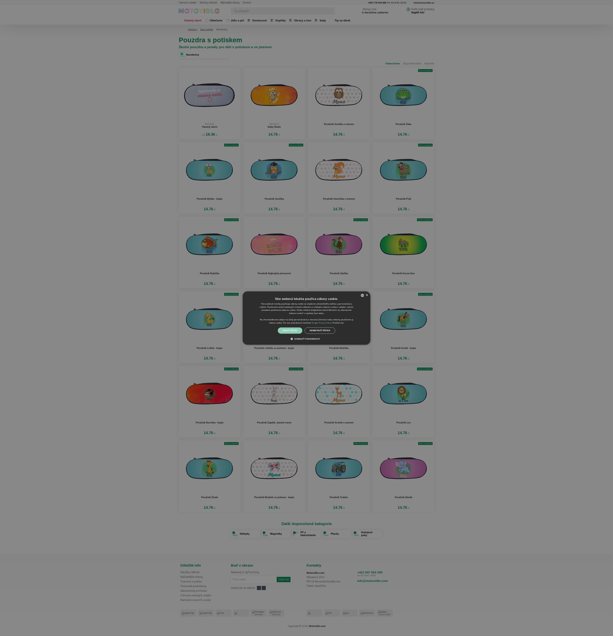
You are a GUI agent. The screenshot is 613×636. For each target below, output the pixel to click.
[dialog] (306, 318)
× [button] (367, 295)
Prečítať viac (338, 322)
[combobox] (362, 295)
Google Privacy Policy (321, 322)
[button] (306, 339)
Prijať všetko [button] (290, 330)
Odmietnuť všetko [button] (320, 330)
